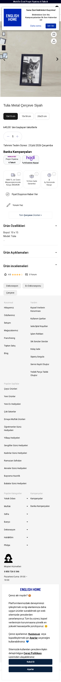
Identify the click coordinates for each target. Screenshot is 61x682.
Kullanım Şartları (38, 319)
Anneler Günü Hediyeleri (15, 468)
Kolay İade (35, 349)
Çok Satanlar (10, 411)
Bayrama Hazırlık (12, 476)
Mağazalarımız (11, 330)
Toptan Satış (9, 346)
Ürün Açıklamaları (15, 252)
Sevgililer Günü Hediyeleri (16, 445)
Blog (6, 353)
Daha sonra (35, 26)
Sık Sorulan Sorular (39, 341)
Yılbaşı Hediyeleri (12, 438)
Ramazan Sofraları (13, 461)
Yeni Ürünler (9, 396)
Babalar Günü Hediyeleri (15, 483)
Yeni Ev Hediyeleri (12, 404)
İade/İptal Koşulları (39, 326)
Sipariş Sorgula (37, 357)
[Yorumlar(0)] (30, 266)
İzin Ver (50, 26)
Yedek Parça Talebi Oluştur (39, 374)
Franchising (9, 338)
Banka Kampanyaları (40, 506)
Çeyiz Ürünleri (10, 389)
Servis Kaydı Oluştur (39, 364)
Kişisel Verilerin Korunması (37, 309)
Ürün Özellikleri (14, 226)
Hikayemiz (9, 308)
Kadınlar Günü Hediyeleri (15, 453)
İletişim (7, 323)
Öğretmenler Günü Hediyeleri (12, 428)
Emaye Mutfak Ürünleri (14, 419)
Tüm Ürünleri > (30, 215)
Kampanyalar (36, 498)
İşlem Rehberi (36, 334)
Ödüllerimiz (9, 315)
